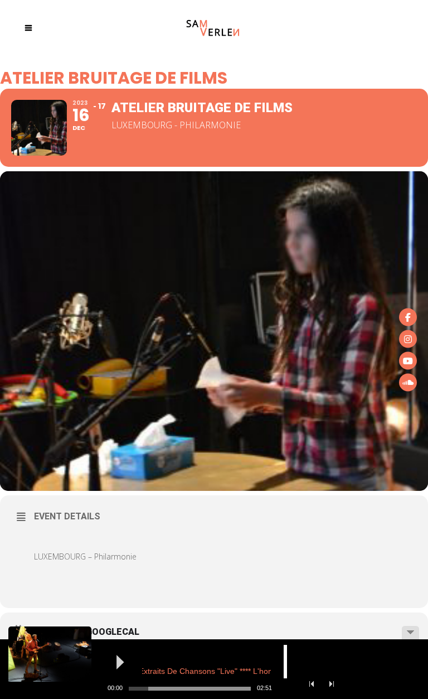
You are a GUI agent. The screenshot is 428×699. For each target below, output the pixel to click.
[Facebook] (408, 317)
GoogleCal (112, 631)
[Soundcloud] (408, 382)
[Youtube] (408, 360)
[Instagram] (408, 339)
